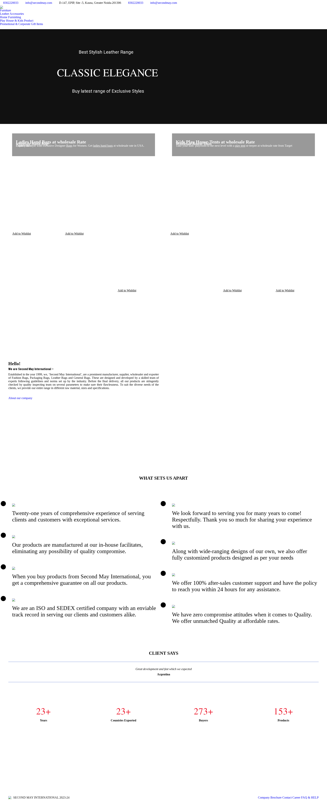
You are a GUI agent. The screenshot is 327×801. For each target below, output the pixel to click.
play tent (240, 145)
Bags (69, 145)
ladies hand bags (103, 145)
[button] (19, 234)
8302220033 (10, 2)
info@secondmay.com (38, 2)
